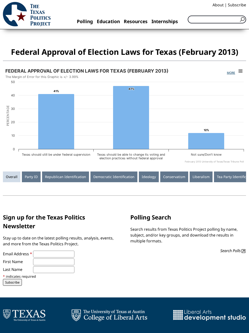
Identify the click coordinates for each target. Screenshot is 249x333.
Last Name (12, 269)
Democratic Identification (113, 176)
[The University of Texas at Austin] (24, 315)
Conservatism (174, 176)
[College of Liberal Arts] (109, 315)
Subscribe (237, 5)
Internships (164, 21)
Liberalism (201, 176)
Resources (136, 21)
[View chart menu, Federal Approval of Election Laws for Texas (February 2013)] (240, 71)
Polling (85, 21)
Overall (12, 176)
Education (108, 21)
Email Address (17, 254)
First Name (13, 261)
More (231, 73)
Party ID (31, 176)
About (218, 5)
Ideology (149, 176)
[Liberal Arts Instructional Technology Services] (209, 315)
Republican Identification (65, 176)
